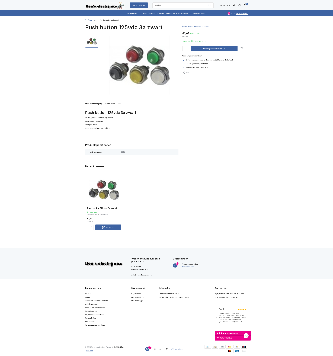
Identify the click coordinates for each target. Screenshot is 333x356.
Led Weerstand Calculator (169, 294)
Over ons (88, 294)
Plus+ (122, 347)
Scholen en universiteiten (95, 307)
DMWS (116, 347)
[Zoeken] (210, 5)
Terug (89, 20)
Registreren (136, 294)
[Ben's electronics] (105, 5)
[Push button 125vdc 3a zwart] (104, 190)
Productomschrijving (93, 103)
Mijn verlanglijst (137, 300)
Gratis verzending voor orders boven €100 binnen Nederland (209, 60)
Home (95, 20)
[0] (244, 5)
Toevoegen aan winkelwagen (214, 48)
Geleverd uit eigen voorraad (197, 67)
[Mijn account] (234, 5)
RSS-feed (89, 350)
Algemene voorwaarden (94, 314)
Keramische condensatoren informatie (174, 297)
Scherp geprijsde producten (197, 63)
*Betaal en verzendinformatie (96, 300)
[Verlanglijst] (239, 5)
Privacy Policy (90, 318)
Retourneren (90, 321)
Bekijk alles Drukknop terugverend (195, 26)
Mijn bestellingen (138, 297)
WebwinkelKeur (242, 13)
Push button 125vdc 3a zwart (102, 208)
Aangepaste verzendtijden (95, 325)
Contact (88, 297)
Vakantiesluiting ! (91, 311)
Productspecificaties (113, 103)
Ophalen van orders (93, 304)
